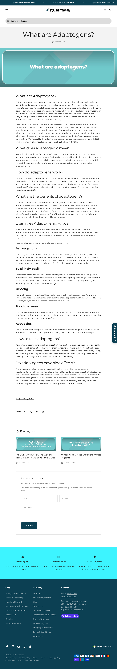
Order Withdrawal (41, 619)
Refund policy (10, 658)
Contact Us (38, 606)
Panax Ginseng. (62, 301)
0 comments (60, 42)
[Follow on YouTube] (18, 646)
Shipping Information (43, 628)
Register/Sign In (40, 623)
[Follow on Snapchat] (30, 646)
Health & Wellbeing (14, 598)
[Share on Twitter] (30, 411)
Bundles (9, 619)
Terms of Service (85, 488)
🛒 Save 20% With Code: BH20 (17, 3)
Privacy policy (24, 658)
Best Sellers (10, 615)
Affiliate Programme (42, 598)
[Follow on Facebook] (7, 646)
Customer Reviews (41, 610)
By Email (58, 569)
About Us (37, 593)
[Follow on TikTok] (24, 646)
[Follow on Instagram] (12, 646)
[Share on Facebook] (25, 411)
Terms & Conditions (42, 632)
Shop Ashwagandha (25, 398)
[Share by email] (42, 411)
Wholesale (38, 636)
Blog (35, 602)
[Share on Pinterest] (36, 411)
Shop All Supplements (15, 610)
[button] (114, 333)
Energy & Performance (15, 593)
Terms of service (38, 658)
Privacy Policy (69, 488)
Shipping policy (54, 658)
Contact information (31, 660)
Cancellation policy (13, 660)
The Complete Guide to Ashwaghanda (70, 263)
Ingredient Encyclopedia (44, 615)
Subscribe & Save (13, 623)
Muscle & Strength (14, 602)
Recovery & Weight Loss (16, 606)
